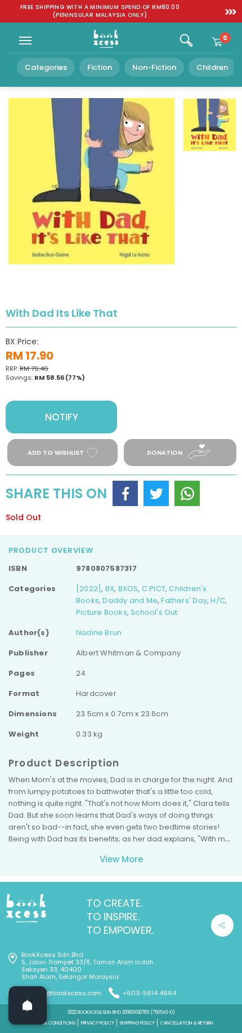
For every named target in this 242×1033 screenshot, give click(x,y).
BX (109, 588)
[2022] (88, 588)
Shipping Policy (137, 1023)
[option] (100, 11)
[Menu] (25, 40)
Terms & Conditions (52, 1023)
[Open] (27, 1005)
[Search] (186, 40)
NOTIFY (61, 417)
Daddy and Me (130, 600)
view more (121, 859)
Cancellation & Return (186, 1023)
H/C (217, 600)
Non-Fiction (154, 67)
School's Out (154, 612)
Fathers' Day (184, 600)
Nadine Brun (99, 632)
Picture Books (101, 612)
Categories (46, 67)
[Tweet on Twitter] (156, 493)
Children (212, 67)
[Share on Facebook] (125, 493)
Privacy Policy (97, 1023)
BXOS (128, 588)
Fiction (99, 67)
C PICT (153, 588)
